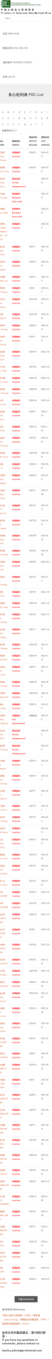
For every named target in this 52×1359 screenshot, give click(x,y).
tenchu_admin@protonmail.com (22, 1350)
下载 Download (26, 1299)
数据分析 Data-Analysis (15, 48)
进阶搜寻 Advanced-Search (17, 62)
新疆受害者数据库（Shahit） (16, 1323)
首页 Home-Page (11, 33)
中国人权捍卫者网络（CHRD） (17, 1315)
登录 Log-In (9, 76)
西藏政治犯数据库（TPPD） (34, 1319)
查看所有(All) (9, 130)
